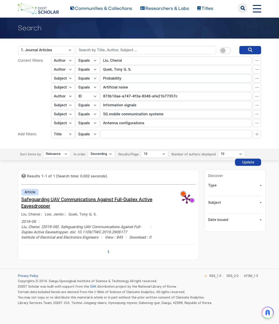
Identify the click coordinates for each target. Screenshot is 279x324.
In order (80, 154)
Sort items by (30, 154)
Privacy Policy (28, 276)
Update (248, 162)
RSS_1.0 (215, 276)
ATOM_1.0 (251, 276)
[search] (250, 50)
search (242, 8)
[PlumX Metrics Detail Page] (187, 199)
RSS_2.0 (232, 276)
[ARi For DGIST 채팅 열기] (268, 313)
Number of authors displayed (194, 154)
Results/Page (128, 154)
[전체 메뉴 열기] (257, 8)
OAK (93, 286)
